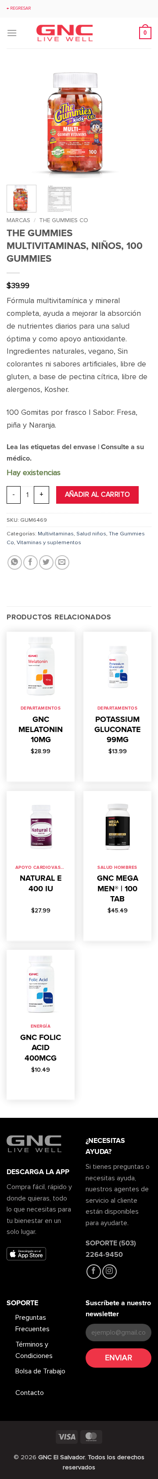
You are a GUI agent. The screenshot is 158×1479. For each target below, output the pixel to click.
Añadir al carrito (97, 495)
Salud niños (91, 533)
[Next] (137, 122)
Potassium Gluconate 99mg (117, 729)
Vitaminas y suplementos (49, 542)
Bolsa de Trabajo (40, 1371)
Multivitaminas (56, 533)
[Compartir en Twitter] (46, 562)
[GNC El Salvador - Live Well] (79, 33)
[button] (12, 33)
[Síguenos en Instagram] (109, 1271)
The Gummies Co (63, 220)
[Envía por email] (62, 562)
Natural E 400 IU (41, 883)
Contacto (29, 1392)
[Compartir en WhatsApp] (14, 562)
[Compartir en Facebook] (30, 562)
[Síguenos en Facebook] (93, 1271)
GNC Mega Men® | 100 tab (117, 888)
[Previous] (21, 122)
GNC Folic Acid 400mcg (40, 1047)
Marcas (18, 220)
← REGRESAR (19, 8)
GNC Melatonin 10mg (40, 729)
